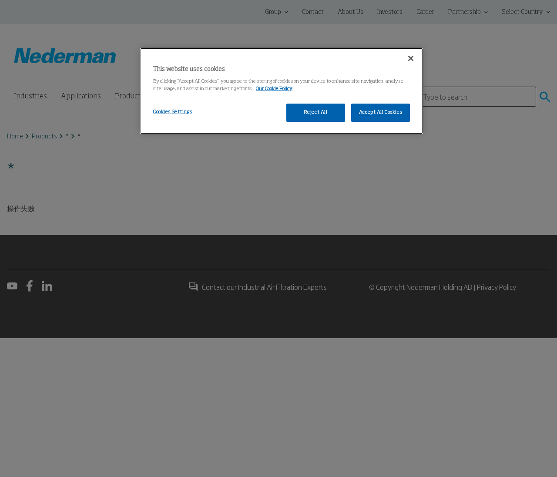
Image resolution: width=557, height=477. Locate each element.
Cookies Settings (172, 111)
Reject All (316, 112)
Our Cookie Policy (274, 88)
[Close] (410, 58)
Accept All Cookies (380, 112)
